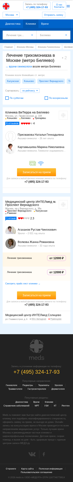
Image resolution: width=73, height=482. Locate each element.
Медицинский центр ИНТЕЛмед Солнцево (33, 315)
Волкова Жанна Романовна (36, 242)
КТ (55, 405)
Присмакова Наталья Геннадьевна (41, 134)
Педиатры (28, 385)
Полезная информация (51, 469)
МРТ (37, 405)
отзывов (12, 123)
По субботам (16, 98)
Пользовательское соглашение (36, 472)
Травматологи (15, 389)
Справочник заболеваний (16, 405)
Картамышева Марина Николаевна (41, 147)
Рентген (66, 405)
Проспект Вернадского (51, 81)
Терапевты (43, 385)
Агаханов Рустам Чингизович (37, 229)
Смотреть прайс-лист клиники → (22, 283)
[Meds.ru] (36, 349)
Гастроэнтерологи (37, 389)
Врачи (45, 23)
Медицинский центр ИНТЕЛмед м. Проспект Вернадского (30, 203)
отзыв (11, 218)
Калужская (13, 81)
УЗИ (46, 405)
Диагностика (12, 23)
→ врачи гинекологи (18, 66)
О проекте (11, 469)
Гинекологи (11, 385)
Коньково (29, 81)
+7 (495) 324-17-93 (36, 6)
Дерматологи (58, 389)
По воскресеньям (58, 98)
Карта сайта (27, 469)
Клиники (31, 23)
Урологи (59, 385)
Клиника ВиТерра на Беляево (27, 112)
